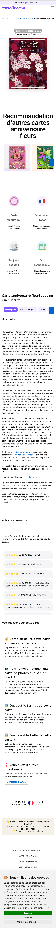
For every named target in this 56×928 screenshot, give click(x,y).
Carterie (9, 18)
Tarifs (42, 309)
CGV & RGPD (24, 856)
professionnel (35, 2)
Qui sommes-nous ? (28, 867)
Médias (33, 861)
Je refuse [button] (28, 917)
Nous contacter (20, 850)
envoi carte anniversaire (23, 455)
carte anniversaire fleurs (19, 452)
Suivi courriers (36, 850)
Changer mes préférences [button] (28, 922)
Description (10, 309)
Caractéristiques (28, 309)
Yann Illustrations (32, 477)
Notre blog (24, 861)
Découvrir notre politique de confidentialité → (26, 907)
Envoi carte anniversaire (23, 18)
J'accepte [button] (28, 913)
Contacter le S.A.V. (16, 781)
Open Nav (52, 8)
